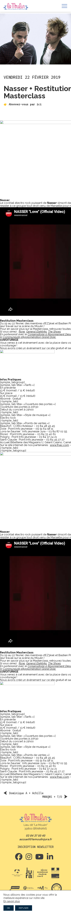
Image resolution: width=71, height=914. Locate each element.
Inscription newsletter (35, 847)
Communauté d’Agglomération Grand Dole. (29, 337)
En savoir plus (11, 901)
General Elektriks (36, 331)
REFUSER (23, 908)
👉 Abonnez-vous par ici (23, 104)
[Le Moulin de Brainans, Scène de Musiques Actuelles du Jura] (16, 6)
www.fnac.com (59, 445)
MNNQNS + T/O (52, 796)
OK (8, 908)
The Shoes (54, 331)
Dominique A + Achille (26, 793)
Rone (22, 331)
